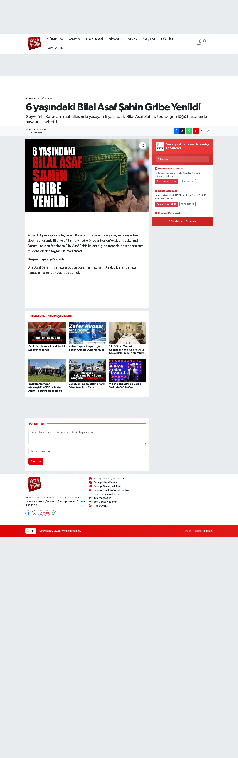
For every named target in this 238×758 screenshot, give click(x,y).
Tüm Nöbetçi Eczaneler (184, 221)
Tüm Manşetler (102, 498)
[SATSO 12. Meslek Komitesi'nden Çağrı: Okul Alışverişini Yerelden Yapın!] (127, 332)
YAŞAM (149, 39)
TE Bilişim (207, 530)
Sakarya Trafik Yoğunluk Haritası (111, 490)
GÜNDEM (55, 39)
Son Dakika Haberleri (105, 501)
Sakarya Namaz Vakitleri (107, 486)
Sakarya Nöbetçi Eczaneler (109, 478)
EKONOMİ (94, 39)
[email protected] (68, 501)
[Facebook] (28, 513)
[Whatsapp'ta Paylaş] (189, 131)
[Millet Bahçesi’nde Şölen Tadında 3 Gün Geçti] (127, 370)
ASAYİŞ (74, 39)
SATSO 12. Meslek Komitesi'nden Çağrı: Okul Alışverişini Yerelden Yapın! (126, 349)
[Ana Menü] (199, 46)
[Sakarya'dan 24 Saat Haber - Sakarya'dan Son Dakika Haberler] (34, 44)
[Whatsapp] (53, 513)
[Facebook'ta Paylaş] (176, 131)
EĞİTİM (167, 39)
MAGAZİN (55, 48)
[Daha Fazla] (196, 131)
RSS (32, 530)
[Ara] (205, 41)
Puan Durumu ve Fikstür (107, 494)
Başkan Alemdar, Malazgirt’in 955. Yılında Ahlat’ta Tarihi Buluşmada (45, 387)
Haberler (30, 99)
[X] (34, 513)
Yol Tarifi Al (189, 182)
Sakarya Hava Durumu (106, 482)
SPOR (132, 39)
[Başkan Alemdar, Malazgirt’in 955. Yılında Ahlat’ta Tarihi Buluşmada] (47, 370)
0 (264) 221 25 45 (168, 204)
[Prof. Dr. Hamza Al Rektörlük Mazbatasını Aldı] (47, 332)
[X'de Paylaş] (182, 131)
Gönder (36, 461)
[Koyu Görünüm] (200, 41)
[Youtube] (47, 513)
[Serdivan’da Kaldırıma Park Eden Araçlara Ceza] (87, 370)
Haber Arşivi (101, 505)
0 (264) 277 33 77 (168, 182)
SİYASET (115, 39)
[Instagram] (41, 513)
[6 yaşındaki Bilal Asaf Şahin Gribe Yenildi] (87, 175)
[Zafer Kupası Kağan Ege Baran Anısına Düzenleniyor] (87, 332)
